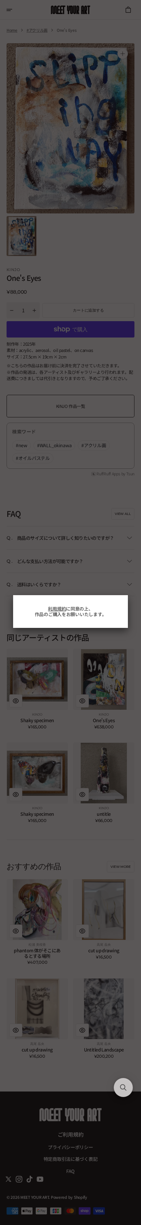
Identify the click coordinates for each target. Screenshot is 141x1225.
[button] (123, 1087)
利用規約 (57, 608)
